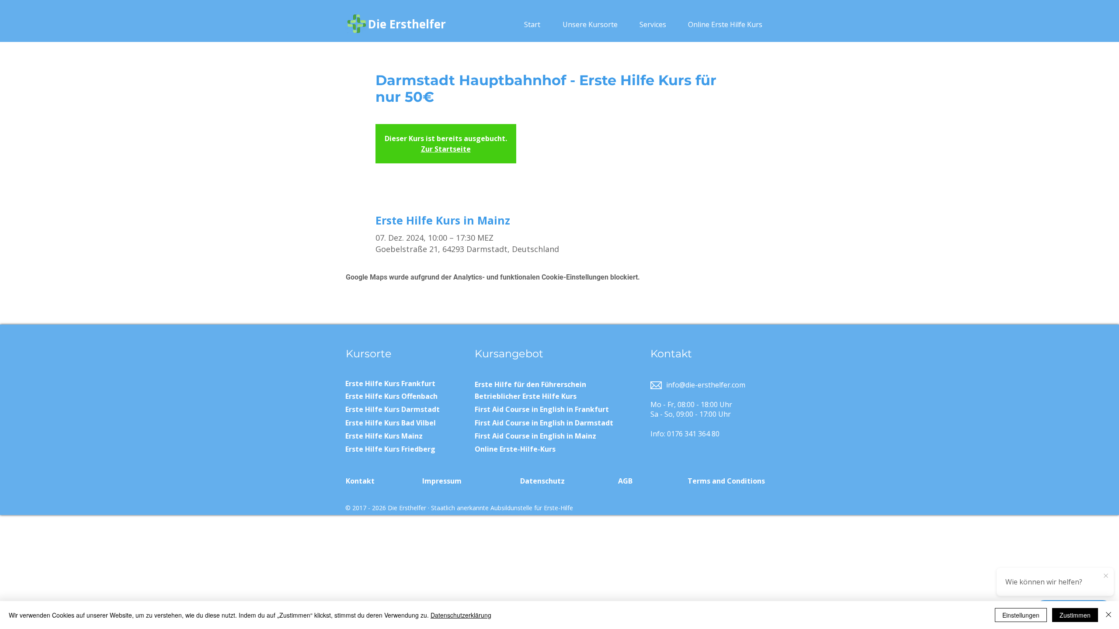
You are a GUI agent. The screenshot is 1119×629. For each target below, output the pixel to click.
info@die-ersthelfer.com (705, 385)
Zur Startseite (446, 149)
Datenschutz (542, 481)
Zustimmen (1075, 615)
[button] (590, 24)
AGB (625, 481)
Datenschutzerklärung (461, 615)
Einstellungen (1020, 615)
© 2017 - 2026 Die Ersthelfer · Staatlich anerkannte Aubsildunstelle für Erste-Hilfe (459, 508)
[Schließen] (1108, 615)
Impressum (442, 481)
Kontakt (360, 481)
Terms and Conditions (726, 481)
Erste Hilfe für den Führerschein (530, 384)
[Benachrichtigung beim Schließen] (1105, 576)
